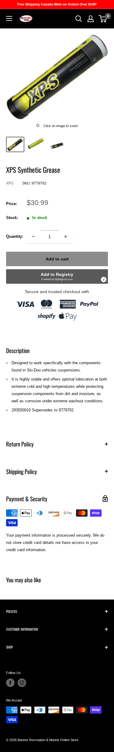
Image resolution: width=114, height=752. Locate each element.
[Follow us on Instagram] (22, 682)
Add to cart (57, 259)
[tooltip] (103, 279)
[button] (57, 276)
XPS (9, 183)
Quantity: (14, 236)
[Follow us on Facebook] (10, 682)
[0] (103, 18)
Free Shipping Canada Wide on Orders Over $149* (57, 4)
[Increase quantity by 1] (65, 236)
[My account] (91, 18)
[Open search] (78, 18)
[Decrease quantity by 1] (33, 236)
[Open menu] (9, 18)
